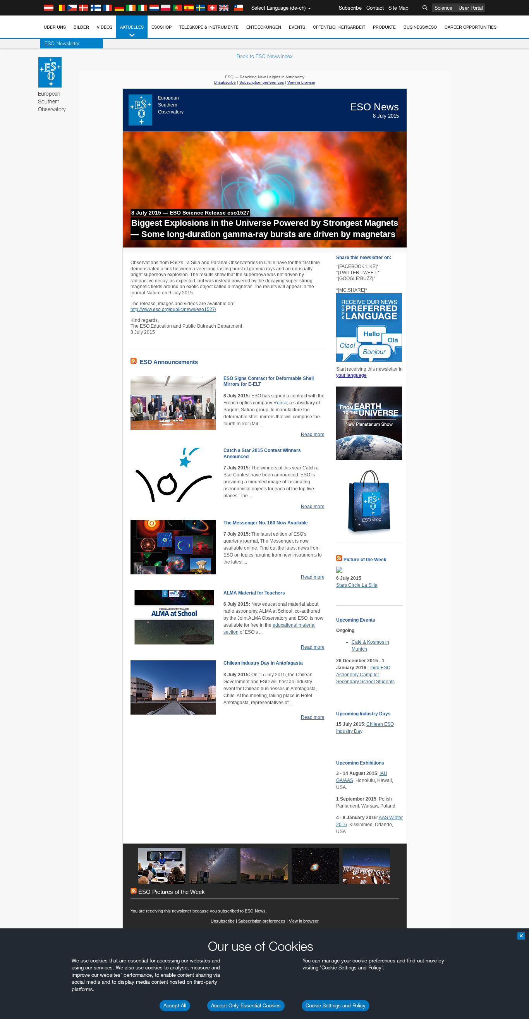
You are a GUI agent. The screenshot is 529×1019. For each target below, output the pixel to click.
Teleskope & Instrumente (209, 27)
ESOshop (161, 27)
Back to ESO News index (264, 56)
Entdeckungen (263, 27)
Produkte (384, 27)
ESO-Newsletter (62, 43)
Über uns (55, 27)
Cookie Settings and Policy (336, 1005)
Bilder (81, 27)
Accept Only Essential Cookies (246, 1005)
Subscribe (350, 8)
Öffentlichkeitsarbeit (339, 27)
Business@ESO (420, 27)
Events (297, 27)
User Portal (471, 8)
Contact (375, 8)
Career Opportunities (470, 27)
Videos (104, 27)
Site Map (398, 8)
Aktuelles (132, 27)
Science (443, 8)
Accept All (174, 1005)
